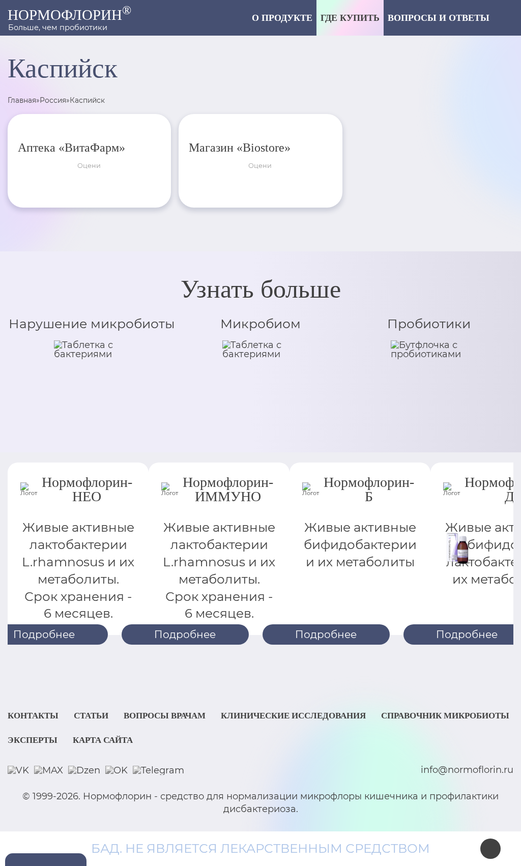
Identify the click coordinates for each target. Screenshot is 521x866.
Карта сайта (103, 740)
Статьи (91, 715)
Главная (22, 100)
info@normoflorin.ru (467, 770)
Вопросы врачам (165, 715)
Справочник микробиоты (445, 715)
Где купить (350, 18)
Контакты (33, 715)
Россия (53, 100)
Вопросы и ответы (438, 18)
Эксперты (32, 740)
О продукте (282, 18)
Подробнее (185, 634)
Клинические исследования (293, 715)
